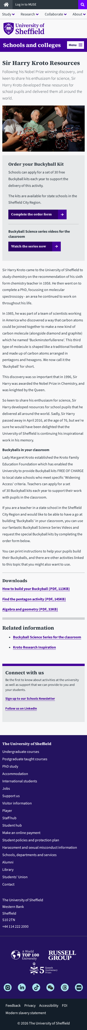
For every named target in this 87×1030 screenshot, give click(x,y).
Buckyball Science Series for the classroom (47, 637)
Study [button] (6, 14)
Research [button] (28, 14)
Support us (11, 795)
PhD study (10, 766)
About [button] (77, 14)
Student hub (12, 825)
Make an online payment (21, 832)
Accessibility (48, 1005)
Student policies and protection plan (30, 840)
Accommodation (15, 773)
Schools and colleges (32, 45)
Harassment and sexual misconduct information (39, 847)
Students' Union (15, 877)
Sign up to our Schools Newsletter (30, 698)
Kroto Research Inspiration (34, 647)
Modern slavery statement (26, 1012)
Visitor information (17, 803)
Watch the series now (28, 246)
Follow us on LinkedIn (21, 708)
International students (19, 781)
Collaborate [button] (54, 14)
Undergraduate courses (20, 751)
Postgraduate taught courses (24, 759)
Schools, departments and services (29, 854)
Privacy (29, 1005)
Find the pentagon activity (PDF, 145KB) (34, 599)
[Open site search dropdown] (82, 4)
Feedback (13, 1005)
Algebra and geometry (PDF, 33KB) (30, 609)
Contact (8, 884)
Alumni (7, 862)
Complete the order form (31, 214)
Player (7, 810)
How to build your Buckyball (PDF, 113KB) (36, 588)
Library (7, 869)
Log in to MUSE (26, 4)
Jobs (6, 788)
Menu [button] (73, 45)
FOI (64, 1005)
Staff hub (9, 818)
